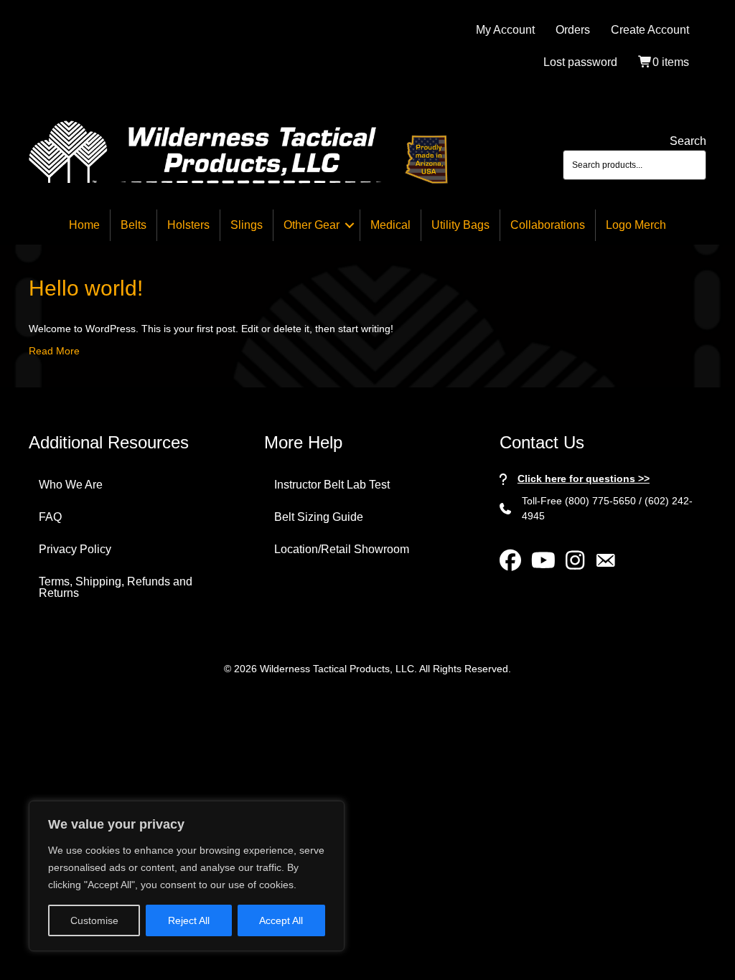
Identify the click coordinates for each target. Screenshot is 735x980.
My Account (505, 30)
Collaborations (547, 225)
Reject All (189, 920)
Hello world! (86, 288)
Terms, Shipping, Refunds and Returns (115, 587)
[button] (350, 225)
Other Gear (312, 225)
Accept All (281, 920)
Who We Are (71, 485)
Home (84, 225)
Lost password (580, 62)
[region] (187, 876)
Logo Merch (636, 225)
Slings (246, 225)
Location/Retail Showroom (341, 549)
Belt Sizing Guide (318, 517)
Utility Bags (460, 225)
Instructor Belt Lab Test (332, 485)
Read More (54, 351)
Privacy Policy (75, 549)
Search (688, 141)
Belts (133, 225)
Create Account (650, 30)
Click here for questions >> (584, 478)
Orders (573, 30)
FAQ (50, 517)
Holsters (188, 225)
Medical (390, 225)
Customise (94, 920)
